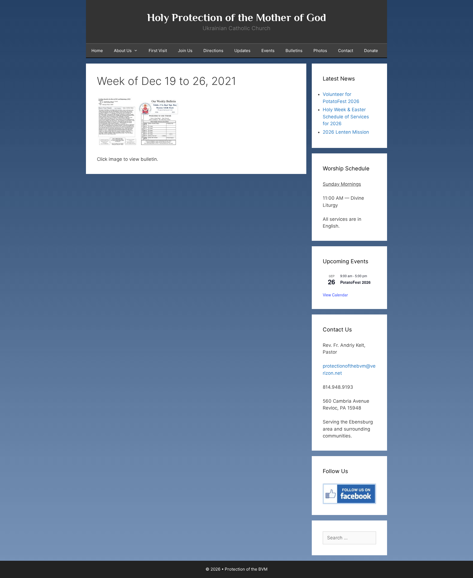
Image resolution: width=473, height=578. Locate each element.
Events (268, 50)
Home (97, 50)
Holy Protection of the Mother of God (236, 17)
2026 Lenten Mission (346, 132)
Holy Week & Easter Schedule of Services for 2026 (346, 116)
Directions (213, 50)
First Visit (158, 50)
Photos (320, 50)
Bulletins (293, 50)
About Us (123, 50)
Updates (242, 50)
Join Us (185, 50)
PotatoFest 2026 (355, 282)
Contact (345, 50)
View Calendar (335, 294)
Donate (371, 50)
